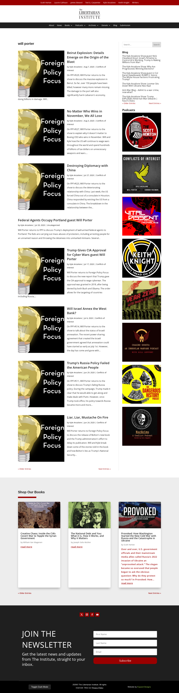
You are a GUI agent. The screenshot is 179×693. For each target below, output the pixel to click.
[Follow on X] (82, 614)
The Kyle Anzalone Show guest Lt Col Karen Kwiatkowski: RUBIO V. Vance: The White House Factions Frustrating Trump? (140, 76)
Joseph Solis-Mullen (82, 542)
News (59, 25)
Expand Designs (144, 687)
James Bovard (76, 3)
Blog (115, 25)
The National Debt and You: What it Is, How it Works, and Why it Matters (87, 536)
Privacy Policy (97, 688)
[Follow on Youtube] (97, 614)
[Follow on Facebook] (92, 614)
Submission (125, 25)
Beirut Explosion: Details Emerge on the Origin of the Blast (88, 57)
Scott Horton (45, 3)
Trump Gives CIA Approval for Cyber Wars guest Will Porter (86, 254)
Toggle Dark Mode (39, 687)
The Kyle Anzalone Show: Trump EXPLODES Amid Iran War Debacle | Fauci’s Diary (139, 98)
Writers (135, 3)
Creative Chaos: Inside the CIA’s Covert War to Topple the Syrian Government (38, 536)
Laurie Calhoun (61, 3)
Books (67, 25)
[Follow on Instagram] (87, 614)
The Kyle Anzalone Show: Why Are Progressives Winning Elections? (138, 67)
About (51, 25)
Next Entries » (105, 469)
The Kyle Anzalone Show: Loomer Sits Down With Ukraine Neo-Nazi (140, 84)
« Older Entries (24, 469)
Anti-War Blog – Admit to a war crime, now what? (140, 91)
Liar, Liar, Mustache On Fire (87, 417)
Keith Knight (123, 3)
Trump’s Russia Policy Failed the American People (88, 365)
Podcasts (79, 25)
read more (26, 546)
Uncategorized (53, 225)
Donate (105, 25)
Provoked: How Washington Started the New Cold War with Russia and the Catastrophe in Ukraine (138, 537)
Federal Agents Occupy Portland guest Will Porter (55, 220)
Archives (92, 25)
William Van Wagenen (32, 542)
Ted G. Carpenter (92, 3)
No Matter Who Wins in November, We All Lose (84, 113)
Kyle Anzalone (109, 3)
